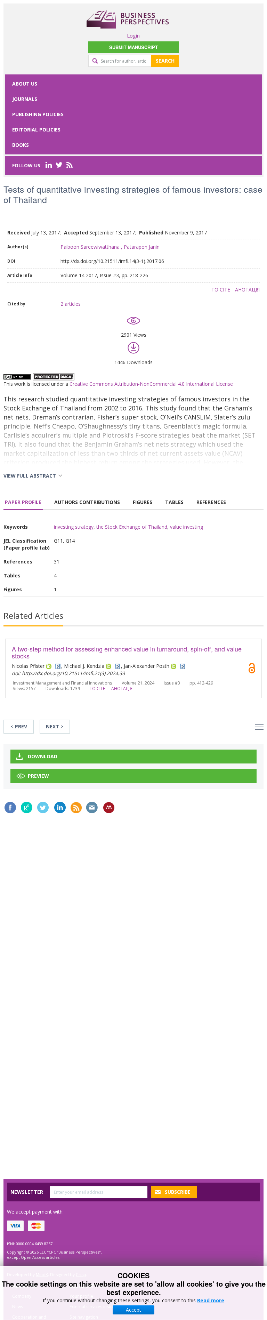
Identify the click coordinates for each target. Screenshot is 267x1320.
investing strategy (74, 526)
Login (133, 35)
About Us (24, 83)
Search (165, 60)
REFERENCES (211, 502)
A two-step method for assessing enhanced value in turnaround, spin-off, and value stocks (127, 652)
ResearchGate (26, 807)
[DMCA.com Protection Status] (53, 376)
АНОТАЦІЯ (247, 289)
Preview (38, 776)
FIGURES (142, 502)
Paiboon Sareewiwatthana (90, 246)
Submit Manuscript (133, 47)
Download (42, 756)
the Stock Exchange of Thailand (131, 526)
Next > (55, 726)
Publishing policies (38, 114)
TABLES (174, 502)
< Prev (18, 726)
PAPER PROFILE (23, 502)
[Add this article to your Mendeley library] (108, 807)
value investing (186, 526)
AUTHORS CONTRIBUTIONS (87, 502)
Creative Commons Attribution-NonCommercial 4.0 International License (151, 384)
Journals (24, 99)
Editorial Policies (36, 129)
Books (20, 145)
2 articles (70, 304)
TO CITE (220, 289)
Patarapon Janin (142, 246)
